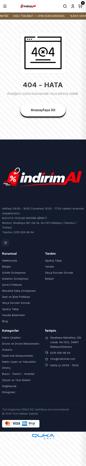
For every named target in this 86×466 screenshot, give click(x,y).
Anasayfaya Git (43, 110)
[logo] (28, 5)
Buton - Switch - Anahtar (18, 373)
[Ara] (65, 6)
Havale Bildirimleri (13, 315)
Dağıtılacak (9, 386)
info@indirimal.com (62, 358)
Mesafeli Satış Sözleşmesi (19, 290)
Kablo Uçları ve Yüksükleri (19, 361)
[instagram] (5, 242)
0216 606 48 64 (60, 352)
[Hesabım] (73, 6)
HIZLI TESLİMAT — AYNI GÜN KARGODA (38, 15)
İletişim (6, 266)
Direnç (6, 367)
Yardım (49, 266)
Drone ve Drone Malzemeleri (20, 343)
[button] (5, 6)
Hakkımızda (9, 260)
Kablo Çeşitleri (11, 337)
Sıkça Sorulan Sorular (16, 302)
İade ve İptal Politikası (16, 296)
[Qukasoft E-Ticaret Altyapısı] (43, 436)
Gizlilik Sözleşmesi (14, 272)
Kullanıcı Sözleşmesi (15, 278)
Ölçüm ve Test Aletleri (16, 380)
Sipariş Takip (10, 309)
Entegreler (8, 392)
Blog (5, 321)
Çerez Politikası (12, 284)
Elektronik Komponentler (17, 355)
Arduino (7, 349)
